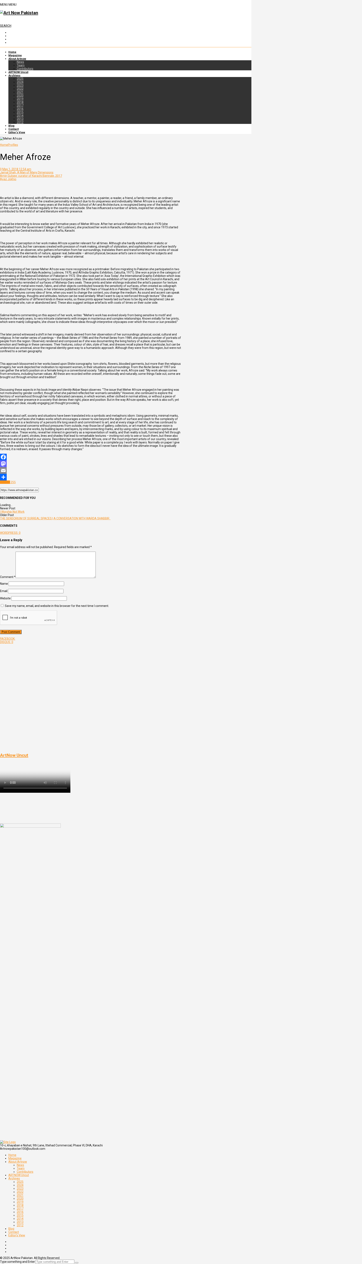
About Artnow (17, 58)
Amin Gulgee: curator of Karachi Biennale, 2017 (31, 175)
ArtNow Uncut (14, 755)
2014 (20, 115)
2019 (20, 98)
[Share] (90, 477)
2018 (20, 102)
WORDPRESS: (10, 532)
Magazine (15, 55)
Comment (8, 577)
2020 (20, 95)
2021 (20, 92)
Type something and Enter (17, 1261)
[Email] (90, 470)
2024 (20, 82)
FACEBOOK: (7, 638)
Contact (13, 129)
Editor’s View (16, 132)
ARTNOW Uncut (18, 72)
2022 (20, 88)
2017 (20, 105)
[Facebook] (90, 457)
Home (12, 52)
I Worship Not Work (12, 511)
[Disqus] (90, 696)
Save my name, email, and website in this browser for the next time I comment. (57, 606)
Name (4, 583)
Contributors (25, 68)
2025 (20, 78)
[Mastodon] (90, 463)
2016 (20, 108)
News (20, 62)
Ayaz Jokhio (8, 179)
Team (21, 65)
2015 (20, 112)
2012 (20, 122)
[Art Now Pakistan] (19, 12)
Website (5, 598)
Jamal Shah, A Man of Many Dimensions (26, 172)
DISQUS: (6, 642)
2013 (20, 119)
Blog (11, 125)
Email (3, 591)
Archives (14, 75)
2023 (20, 85)
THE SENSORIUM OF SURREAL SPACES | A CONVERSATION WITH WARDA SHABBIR (55, 518)
